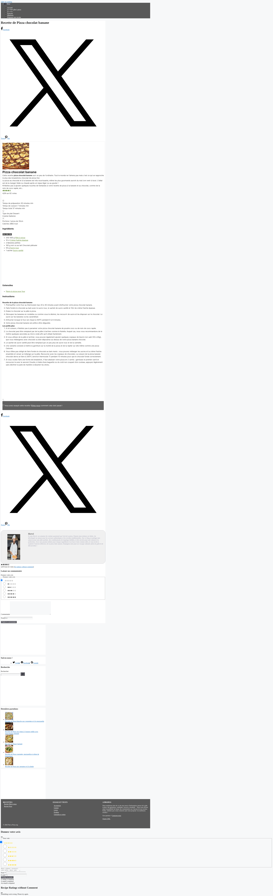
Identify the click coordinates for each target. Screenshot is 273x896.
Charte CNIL (106, 819)
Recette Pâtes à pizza (10, 804)
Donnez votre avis (7, 575)
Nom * (3, 873)
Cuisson (56, 808)
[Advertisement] (53, 267)
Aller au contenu (6, 2)
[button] (3, 191)
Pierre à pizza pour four (15, 291)
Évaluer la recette (7, 877)
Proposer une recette (14, 17)
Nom (2, 618)
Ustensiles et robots (59, 814)
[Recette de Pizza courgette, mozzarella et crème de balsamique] (9, 752)
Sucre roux (14, 248)
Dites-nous (35, 406)
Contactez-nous (116, 815)
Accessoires (57, 805)
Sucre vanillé (18, 250)
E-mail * (4, 875)
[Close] (2, 892)
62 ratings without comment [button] (24, 567)
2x (7, 234)
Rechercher (5, 671)
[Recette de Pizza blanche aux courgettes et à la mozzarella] (9, 719)
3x (10, 234)
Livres (56, 810)
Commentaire (5, 614)
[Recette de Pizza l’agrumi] (9, 742)
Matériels (10, 15)
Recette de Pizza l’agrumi (13, 744)
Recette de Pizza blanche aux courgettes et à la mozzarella (24, 721)
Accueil (9, 8)
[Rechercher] (23, 674)
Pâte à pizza (20, 238)
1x (4, 234)
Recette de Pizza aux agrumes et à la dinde (19, 766)
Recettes (10, 11)
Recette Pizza (8, 806)
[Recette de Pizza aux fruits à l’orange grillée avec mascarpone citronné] (9, 730)
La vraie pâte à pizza (14, 10)
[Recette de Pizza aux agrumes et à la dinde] (9, 765)
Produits (56, 812)
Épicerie (10, 13)
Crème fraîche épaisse (19, 240)
